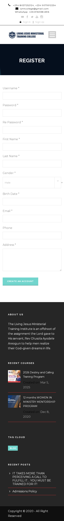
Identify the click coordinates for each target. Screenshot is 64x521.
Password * (10, 105)
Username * (11, 88)
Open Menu (52, 34)
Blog (13, 448)
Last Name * (11, 156)
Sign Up (39, 21)
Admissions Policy (24, 491)
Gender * (9, 173)
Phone (7, 228)
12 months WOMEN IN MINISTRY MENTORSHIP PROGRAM (39, 402)
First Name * (11, 139)
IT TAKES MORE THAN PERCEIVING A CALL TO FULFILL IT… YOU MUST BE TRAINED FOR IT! (31, 479)
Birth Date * (11, 194)
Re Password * (13, 122)
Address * (9, 245)
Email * (7, 211)
